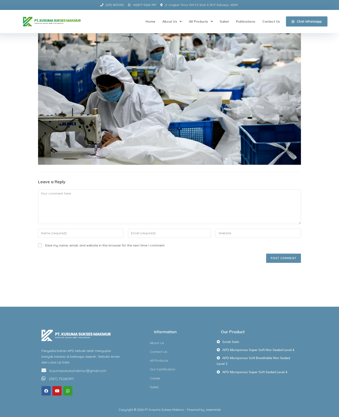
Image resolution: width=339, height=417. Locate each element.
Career (155, 378)
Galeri (154, 387)
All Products (159, 360)
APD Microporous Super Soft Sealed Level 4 (254, 372)
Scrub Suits (230, 342)
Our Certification (162, 369)
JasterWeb (213, 409)
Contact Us (158, 352)
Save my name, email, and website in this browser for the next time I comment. (105, 245)
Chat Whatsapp (309, 21)
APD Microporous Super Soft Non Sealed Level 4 (258, 350)
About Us (157, 343)
